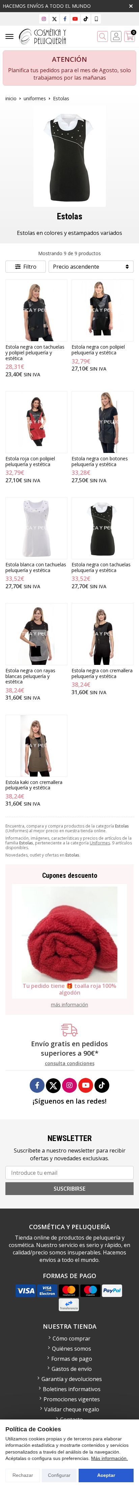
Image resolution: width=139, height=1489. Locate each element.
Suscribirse (69, 1188)
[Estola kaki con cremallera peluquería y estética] (36, 746)
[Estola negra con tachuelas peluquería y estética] (102, 528)
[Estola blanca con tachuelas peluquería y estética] (36, 528)
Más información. (109, 1458)
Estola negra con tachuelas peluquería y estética (101, 567)
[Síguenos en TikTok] (86, 19)
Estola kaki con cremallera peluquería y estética (33, 785)
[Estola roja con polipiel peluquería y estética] (36, 422)
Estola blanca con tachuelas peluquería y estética (35, 567)
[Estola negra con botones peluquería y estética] (102, 422)
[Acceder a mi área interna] (116, 36)
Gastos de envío (72, 1369)
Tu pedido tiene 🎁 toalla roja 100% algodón (69, 989)
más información (69, 1004)
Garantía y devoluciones (71, 1379)
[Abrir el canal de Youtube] (75, 19)
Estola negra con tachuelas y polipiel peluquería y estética (34, 352)
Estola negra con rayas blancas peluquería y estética (30, 676)
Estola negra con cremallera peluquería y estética (102, 673)
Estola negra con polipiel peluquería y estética (98, 350)
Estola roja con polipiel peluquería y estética (30, 461)
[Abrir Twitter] (54, 19)
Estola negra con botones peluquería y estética (100, 461)
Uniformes (100, 843)
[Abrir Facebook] (64, 19)
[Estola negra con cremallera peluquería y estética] (102, 634)
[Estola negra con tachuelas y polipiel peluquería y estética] (36, 310)
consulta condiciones (69, 1063)
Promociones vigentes (72, 1399)
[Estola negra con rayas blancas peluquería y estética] (36, 634)
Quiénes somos (71, 1348)
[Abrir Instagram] (44, 19)
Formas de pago (71, 1358)
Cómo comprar (71, 1338)
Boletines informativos (72, 1389)
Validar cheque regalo (71, 1409)
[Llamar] (96, 19)
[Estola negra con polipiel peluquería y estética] (102, 310)
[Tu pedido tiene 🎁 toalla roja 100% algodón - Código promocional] (69, 934)
